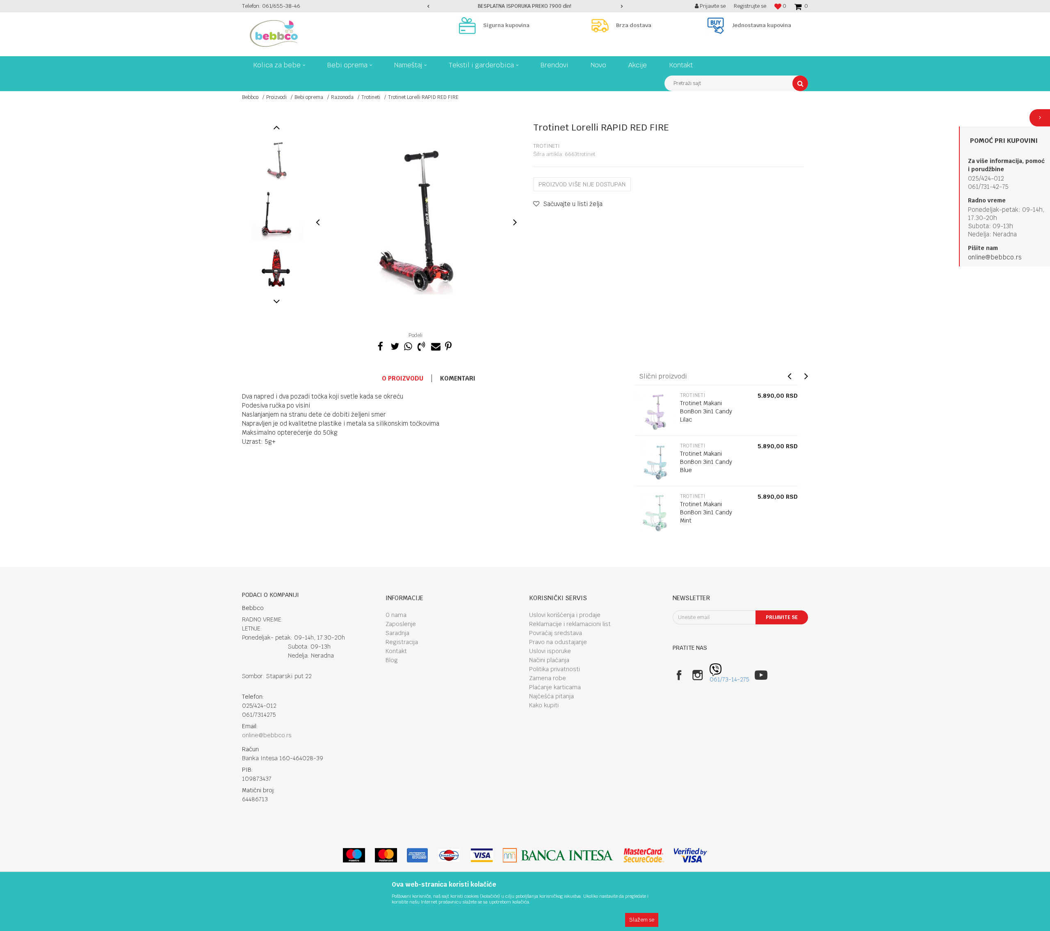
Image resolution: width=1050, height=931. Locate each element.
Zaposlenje (401, 624)
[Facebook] (380, 345)
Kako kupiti (544, 705)
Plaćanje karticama (555, 687)
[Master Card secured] (643, 855)
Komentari (457, 378)
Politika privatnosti (554, 669)
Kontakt (396, 651)
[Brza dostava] (602, 25)
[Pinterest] (448, 345)
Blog (392, 660)
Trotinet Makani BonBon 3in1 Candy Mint (706, 512)
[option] (525, 6)
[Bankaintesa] (558, 855)
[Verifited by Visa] (690, 855)
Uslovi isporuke (550, 651)
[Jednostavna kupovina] (717, 25)
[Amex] (417, 855)
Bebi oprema (308, 97)
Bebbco (250, 97)
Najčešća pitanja (551, 696)
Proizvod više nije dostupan (582, 184)
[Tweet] (394, 345)
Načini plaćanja (549, 660)
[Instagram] (697, 675)
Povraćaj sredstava (555, 633)
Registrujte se (750, 5)
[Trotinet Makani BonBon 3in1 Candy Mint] (655, 513)
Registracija (402, 642)
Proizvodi (276, 97)
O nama (396, 615)
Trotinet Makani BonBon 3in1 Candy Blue (706, 462)
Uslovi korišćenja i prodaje (564, 615)
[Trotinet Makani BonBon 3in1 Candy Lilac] (655, 412)
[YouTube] (761, 675)
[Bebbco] (274, 33)
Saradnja (397, 633)
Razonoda (342, 97)
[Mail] (434, 345)
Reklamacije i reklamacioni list (570, 624)
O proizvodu (402, 378)
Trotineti (370, 97)
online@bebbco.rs (995, 257)
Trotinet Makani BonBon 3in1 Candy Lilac (706, 411)
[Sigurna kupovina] (469, 25)
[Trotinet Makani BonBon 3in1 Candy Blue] (655, 462)
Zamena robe (547, 678)
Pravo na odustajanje (558, 642)
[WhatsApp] (407, 345)
